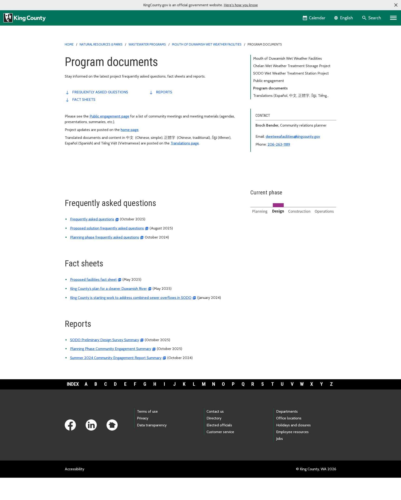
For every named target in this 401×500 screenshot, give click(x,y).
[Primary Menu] (393, 18)
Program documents (270, 88)
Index (73, 384)
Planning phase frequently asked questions (104, 237)
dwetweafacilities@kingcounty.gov (293, 136)
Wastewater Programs (147, 44)
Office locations (288, 418)
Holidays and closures (293, 425)
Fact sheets (83, 99)
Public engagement (268, 80)
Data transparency (152, 425)
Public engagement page (109, 116)
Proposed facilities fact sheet (93, 279)
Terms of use (147, 411)
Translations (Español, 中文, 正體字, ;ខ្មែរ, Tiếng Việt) (290, 96)
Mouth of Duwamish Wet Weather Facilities (207, 44)
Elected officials (219, 425)
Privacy (142, 418)
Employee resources (292, 432)
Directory (214, 418)
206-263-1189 (279, 144)
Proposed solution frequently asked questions (107, 228)
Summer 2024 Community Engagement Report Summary (116, 358)
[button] (396, 5)
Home (69, 44)
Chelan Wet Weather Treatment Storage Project (291, 66)
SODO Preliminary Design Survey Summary (104, 340)
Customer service (220, 432)
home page (130, 129)
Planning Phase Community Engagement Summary (110, 348)
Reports (164, 92)
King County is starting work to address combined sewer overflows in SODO (130, 297)
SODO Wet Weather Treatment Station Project (291, 73)
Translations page (185, 143)
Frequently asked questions (100, 92)
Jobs (279, 438)
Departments (287, 411)
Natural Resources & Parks (101, 44)
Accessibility (74, 469)
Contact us (215, 411)
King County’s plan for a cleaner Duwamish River (108, 288)
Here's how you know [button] (241, 5)
